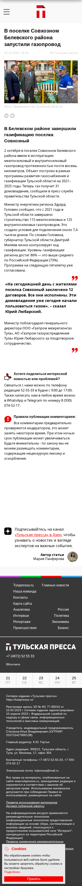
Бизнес (63, 628)
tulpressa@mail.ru (46, 770)
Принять (33, 879)
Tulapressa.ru (23, 585)
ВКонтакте (13, 664)
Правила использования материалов (31, 802)
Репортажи (21, 622)
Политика (61, 615)
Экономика (60, 622)
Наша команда (24, 591)
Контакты (20, 597)
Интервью (21, 615)
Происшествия (25, 628)
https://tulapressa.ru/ (19, 699)
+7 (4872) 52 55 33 (20, 656)
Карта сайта (22, 603)
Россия (63, 609)
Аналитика (21, 609)
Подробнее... (13, 872)
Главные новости (55, 585)
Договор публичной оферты (25, 806)
